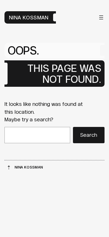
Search (88, 135)
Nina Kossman (29, 17)
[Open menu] (101, 17)
